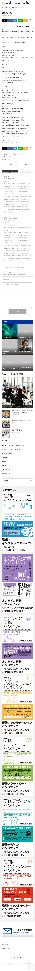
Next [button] (31, 391)
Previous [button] (4, 391)
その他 (4, 461)
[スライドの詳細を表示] (17, 392)
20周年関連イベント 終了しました (22, 420)
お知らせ (5, 457)
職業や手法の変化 (17, 430)
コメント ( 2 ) (10, 171)
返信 (5, 181)
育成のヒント (6, 474)
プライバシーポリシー (7, 948)
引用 (8, 181)
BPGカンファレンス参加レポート (13, 449)
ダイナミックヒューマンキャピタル (16, 154)
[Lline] (20, 20)
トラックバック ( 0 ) (25, 171)
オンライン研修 (7, 453)
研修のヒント (13, 15)
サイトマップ (5, 944)
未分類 (4, 465)
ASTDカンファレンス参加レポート (13, 445)
